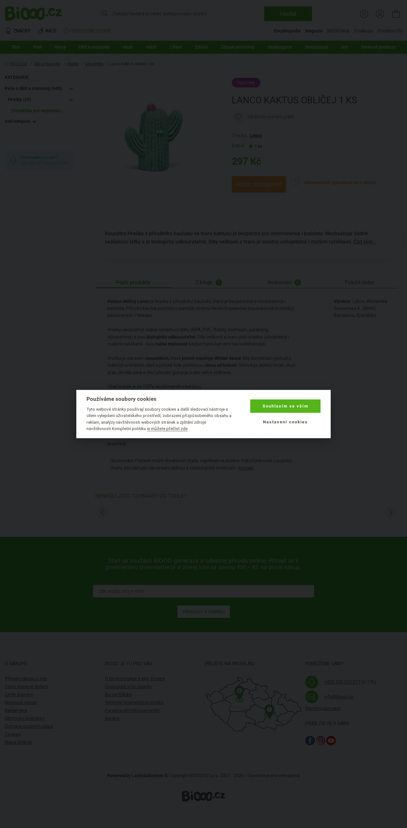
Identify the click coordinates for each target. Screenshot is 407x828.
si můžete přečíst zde (167, 428)
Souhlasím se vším (285, 406)
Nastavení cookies (285, 422)
